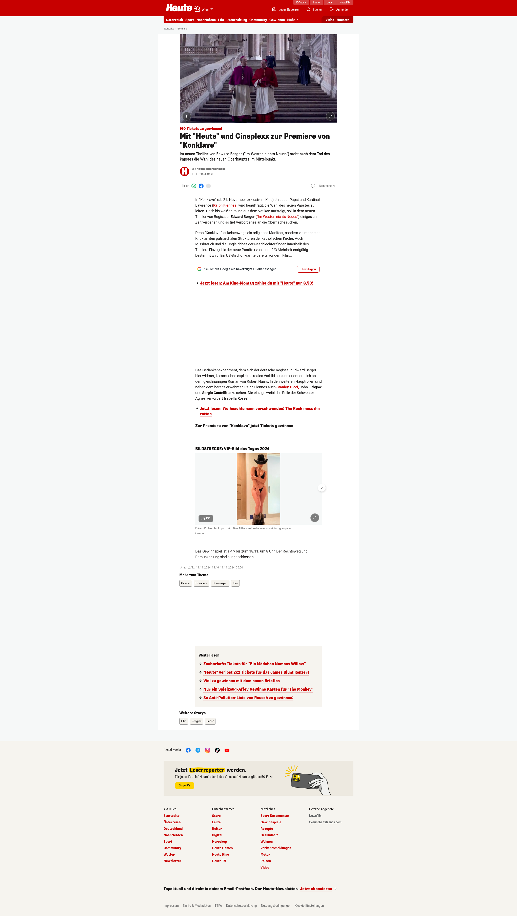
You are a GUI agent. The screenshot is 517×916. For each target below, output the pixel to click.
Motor (265, 855)
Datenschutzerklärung (241, 905)
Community (258, 20)
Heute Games (222, 848)
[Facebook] (201, 186)
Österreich (174, 20)
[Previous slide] (195, 488)
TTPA (218, 905)
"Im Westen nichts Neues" (277, 216)
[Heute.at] (179, 8)
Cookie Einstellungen (309, 905)
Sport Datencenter (275, 816)
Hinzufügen (308, 269)
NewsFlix (315, 816)
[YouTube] (227, 750)
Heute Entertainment (211, 169)
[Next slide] (322, 488)
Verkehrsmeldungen (276, 848)
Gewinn (185, 583)
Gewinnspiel (220, 583)
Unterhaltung (236, 20)
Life (221, 20)
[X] (197, 750)
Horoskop (219, 842)
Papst (210, 721)
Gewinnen (277, 20)
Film (183, 721)
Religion (196, 721)
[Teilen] (208, 186)
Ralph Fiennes (224, 205)
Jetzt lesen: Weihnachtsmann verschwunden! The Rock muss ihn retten (260, 411)
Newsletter (172, 861)
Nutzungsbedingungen (276, 905)
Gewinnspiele (271, 822)
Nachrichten (173, 835)
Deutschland (173, 829)
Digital (217, 835)
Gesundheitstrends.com (325, 822)
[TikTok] (217, 750)
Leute (216, 822)
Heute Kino (220, 855)
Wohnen (267, 842)
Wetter (169, 855)
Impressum (171, 905)
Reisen (266, 861)
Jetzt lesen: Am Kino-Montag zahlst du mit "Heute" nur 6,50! (256, 283)
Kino (235, 583)
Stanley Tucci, (287, 387)
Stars (216, 816)
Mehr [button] (291, 20)
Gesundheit (269, 835)
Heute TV (219, 861)
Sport (189, 20)
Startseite (169, 28)
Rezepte (267, 829)
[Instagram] (207, 750)
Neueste (343, 20)
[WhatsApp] (193, 186)
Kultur (217, 829)
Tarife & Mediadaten (197, 905)
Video (330, 20)
